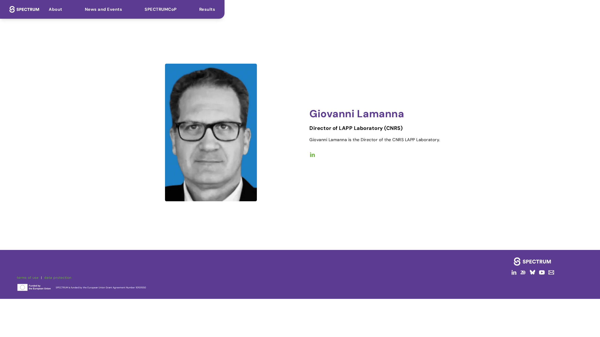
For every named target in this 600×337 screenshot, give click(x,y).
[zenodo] (523, 272)
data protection (57, 277)
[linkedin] (513, 272)
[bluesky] (532, 272)
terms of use (28, 277)
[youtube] (542, 272)
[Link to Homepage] (532, 261)
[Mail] (550, 272)
